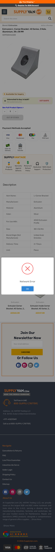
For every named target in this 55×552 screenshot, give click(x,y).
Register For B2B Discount (28, 5)
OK (27, 288)
